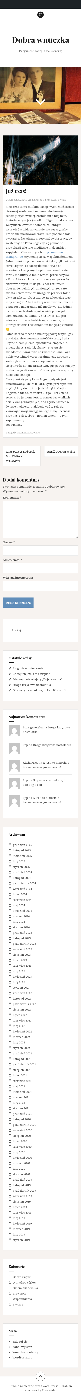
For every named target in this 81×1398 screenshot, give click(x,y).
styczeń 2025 (21, 867)
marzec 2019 (21, 1229)
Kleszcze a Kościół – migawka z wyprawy (21, 456)
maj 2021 (19, 1086)
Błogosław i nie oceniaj (28, 668)
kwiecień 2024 (22, 911)
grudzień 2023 (22, 932)
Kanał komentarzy (25, 1352)
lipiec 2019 (20, 1207)
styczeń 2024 (21, 927)
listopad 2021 (22, 1059)
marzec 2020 (21, 1163)
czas (17, 432)
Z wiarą (61, 199)
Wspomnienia (22, 1299)
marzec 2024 (21, 916)
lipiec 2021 (20, 1075)
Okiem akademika (25, 1288)
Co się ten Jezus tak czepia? (31, 674)
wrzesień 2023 (22, 949)
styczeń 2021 (21, 1108)
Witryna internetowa (18, 577)
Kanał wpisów (22, 1347)
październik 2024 (24, 883)
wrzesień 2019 (22, 1196)
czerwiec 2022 (22, 1020)
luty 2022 (19, 1042)
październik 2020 (24, 1124)
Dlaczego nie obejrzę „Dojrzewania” (37, 679)
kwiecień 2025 (22, 856)
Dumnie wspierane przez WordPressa (33, 1386)
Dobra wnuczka (40, 39)
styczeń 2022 (21, 1048)
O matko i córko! (24, 1282)
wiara (36, 432)
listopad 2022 (22, 998)
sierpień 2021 (22, 1070)
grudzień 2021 (22, 1053)
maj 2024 (19, 905)
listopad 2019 (22, 1185)
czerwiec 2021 (22, 1081)
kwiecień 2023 (22, 976)
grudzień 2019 (22, 1179)
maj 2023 (19, 971)
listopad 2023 (22, 938)
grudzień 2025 (22, 845)
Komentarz (12, 497)
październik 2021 (24, 1064)
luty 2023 (19, 982)
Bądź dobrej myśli (61, 451)
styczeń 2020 (21, 1174)
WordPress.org (22, 1357)
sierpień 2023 (22, 954)
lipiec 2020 (20, 1141)
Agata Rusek (35, 199)
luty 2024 (19, 921)
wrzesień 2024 (22, 889)
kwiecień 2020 (22, 1157)
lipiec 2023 (20, 960)
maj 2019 (19, 1218)
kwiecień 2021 (22, 1092)
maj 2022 (19, 1026)
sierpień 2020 (22, 1135)
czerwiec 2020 (22, 1146)
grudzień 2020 (22, 1114)
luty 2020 (19, 1168)
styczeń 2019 (21, 1240)
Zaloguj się (20, 1341)
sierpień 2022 (22, 1009)
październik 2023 (24, 943)
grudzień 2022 (22, 993)
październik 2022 (24, 1004)
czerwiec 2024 (22, 900)
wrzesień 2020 (22, 1130)
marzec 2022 (21, 1037)
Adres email (13, 560)
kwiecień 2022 (22, 1031)
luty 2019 (19, 1234)
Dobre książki (22, 1277)
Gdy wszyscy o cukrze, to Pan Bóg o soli (39, 690)
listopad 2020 (22, 1119)
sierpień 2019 (22, 1201)
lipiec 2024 (20, 894)
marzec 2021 (21, 1097)
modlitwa (26, 432)
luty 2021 (19, 1103)
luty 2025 (19, 861)
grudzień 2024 (22, 872)
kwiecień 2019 (22, 1223)
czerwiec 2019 (22, 1212)
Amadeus (31, 1390)
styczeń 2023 (21, 987)
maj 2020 (19, 1152)
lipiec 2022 (20, 1015)
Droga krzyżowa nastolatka (32, 685)
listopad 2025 (22, 850)
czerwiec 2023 (22, 965)
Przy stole (50, 199)
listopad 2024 (22, 878)
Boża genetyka (33, 727)
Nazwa (9, 542)
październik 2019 (24, 1190)
